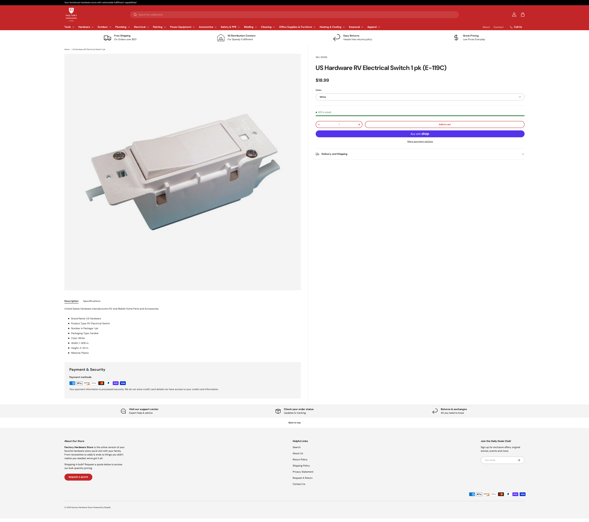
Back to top (295, 422)
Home (66, 49)
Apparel (372, 27)
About (486, 27)
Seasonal (354, 27)
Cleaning (266, 27)
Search (296, 447)
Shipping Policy (301, 465)
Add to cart (445, 124)
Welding (249, 27)
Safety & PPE (228, 27)
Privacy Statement (303, 471)
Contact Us (299, 484)
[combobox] (294, 14)
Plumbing (121, 27)
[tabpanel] (182, 331)
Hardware (84, 27)
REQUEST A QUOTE (78, 477)
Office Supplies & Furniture (295, 27)
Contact (499, 27)
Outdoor (103, 27)
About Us (298, 453)
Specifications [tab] (91, 301)
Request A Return (302, 478)
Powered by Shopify (102, 507)
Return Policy (300, 459)
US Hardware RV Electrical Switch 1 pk (88, 49)
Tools (67, 27)
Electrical (139, 27)
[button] (522, 14)
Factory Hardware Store (81, 507)
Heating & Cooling (330, 27)
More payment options (420, 141)
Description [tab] (71, 301)
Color (318, 90)
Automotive (206, 27)
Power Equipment (180, 27)
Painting (158, 27)
